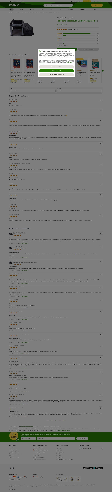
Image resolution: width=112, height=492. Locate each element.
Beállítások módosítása (56, 66)
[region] (56, 63)
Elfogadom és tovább (56, 70)
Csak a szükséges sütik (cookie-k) (56, 74)
